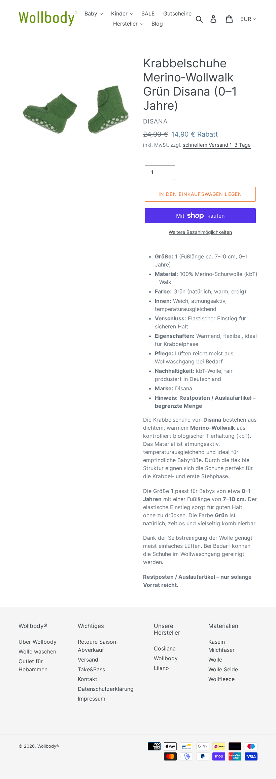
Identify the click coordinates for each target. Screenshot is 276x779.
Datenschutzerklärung (106, 688)
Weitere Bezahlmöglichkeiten (200, 232)
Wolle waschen (37, 651)
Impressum (91, 698)
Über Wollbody (38, 641)
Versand (88, 659)
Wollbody (166, 658)
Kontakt (87, 679)
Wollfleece (221, 679)
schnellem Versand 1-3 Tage (217, 145)
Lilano (161, 668)
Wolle (215, 659)
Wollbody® (48, 746)
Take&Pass (91, 669)
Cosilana (165, 648)
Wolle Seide (223, 669)
